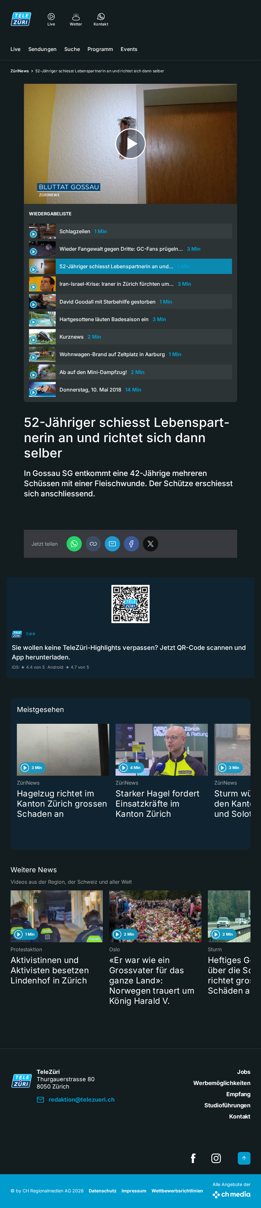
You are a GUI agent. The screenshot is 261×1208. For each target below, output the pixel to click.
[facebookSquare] (193, 1158)
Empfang (238, 1094)
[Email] (112, 543)
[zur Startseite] (21, 19)
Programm (100, 49)
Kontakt (239, 1116)
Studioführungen (227, 1105)
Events (129, 49)
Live (16, 49)
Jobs (243, 1071)
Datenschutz (102, 1190)
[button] (93, 543)
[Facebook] (131, 543)
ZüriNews (20, 70)
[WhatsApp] (74, 543)
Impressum (134, 1190)
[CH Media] (231, 1193)
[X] (150, 543)
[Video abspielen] (130, 144)
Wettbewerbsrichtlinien (177, 1190)
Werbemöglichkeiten (221, 1083)
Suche (72, 49)
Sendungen (42, 49)
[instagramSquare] (216, 1158)
